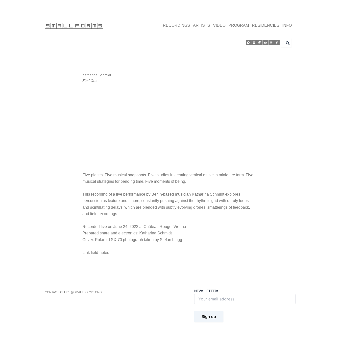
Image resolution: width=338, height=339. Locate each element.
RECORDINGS (176, 25)
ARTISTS (201, 25)
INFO (287, 25)
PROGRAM (238, 25)
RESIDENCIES (265, 25)
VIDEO (219, 25)
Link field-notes (95, 252)
